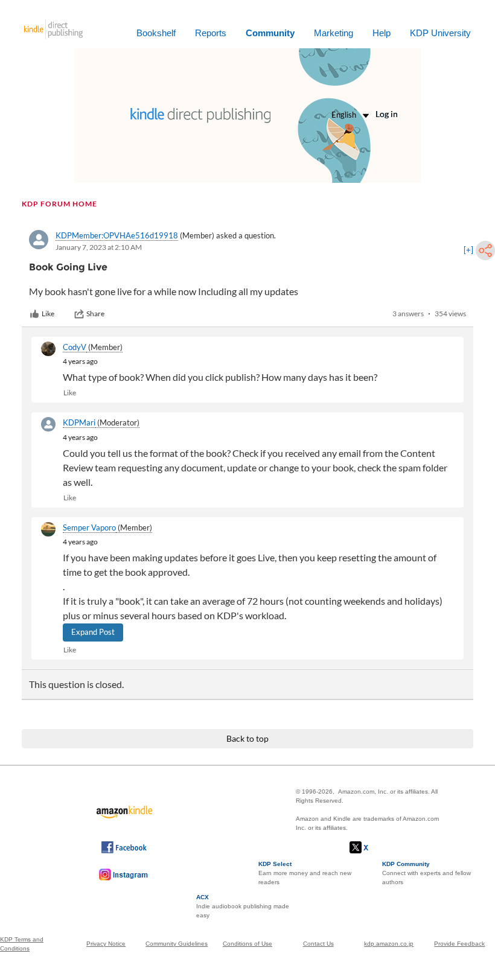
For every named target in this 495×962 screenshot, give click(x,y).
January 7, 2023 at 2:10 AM (99, 247)
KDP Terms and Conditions (21, 944)
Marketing (333, 33)
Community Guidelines (176, 943)
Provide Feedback (459, 943)
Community (270, 33)
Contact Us (318, 943)
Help (381, 33)
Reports (210, 33)
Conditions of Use (247, 943)
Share (95, 313)
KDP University (440, 33)
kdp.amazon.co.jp (389, 943)
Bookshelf (156, 33)
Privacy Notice (106, 943)
